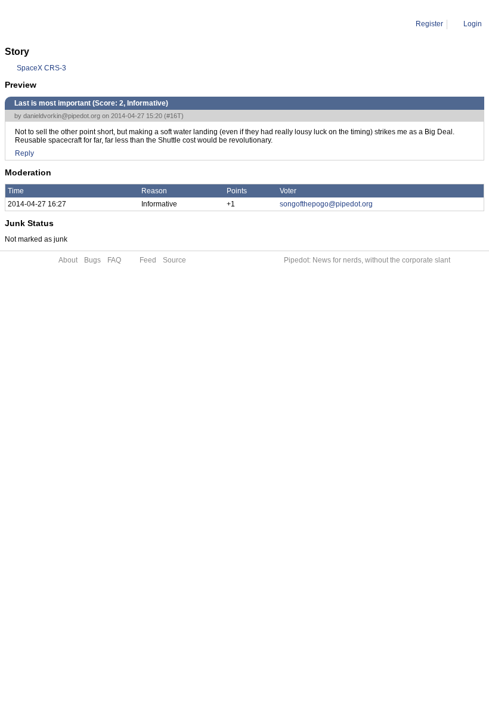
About (68, 260)
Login (472, 24)
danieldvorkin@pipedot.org (61, 115)
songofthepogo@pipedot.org (326, 204)
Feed (148, 260)
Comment (66, 24)
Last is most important (125, 24)
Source (174, 260)
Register (429, 24)
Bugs (92, 260)
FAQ (114, 260)
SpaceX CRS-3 (41, 68)
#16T (173, 115)
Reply (24, 153)
